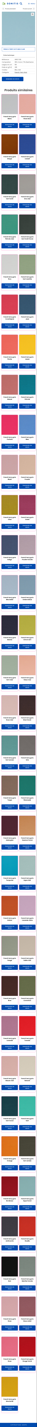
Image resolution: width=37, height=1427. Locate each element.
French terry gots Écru (9, 278)
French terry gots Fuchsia (9, 438)
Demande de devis (12, 79)
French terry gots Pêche (9, 358)
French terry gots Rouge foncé (27, 1360)
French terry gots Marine (9, 639)
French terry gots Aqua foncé (27, 1200)
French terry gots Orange (9, 1160)
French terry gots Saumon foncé (27, 839)
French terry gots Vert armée (27, 1160)
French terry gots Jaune (27, 358)
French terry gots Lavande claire (27, 919)
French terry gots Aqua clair (27, 879)
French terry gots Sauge (9, 959)
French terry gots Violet (27, 518)
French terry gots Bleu (27, 438)
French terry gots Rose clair (9, 719)
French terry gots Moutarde (9, 1400)
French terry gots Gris (27, 759)
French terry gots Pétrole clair (9, 238)
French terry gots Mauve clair (9, 1080)
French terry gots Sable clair (27, 959)
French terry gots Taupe (9, 799)
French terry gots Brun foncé (27, 719)
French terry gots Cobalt (27, 158)
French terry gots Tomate (27, 1039)
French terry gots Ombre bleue (27, 598)
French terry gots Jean (27, 318)
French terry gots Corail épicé (9, 318)
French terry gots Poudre (27, 478)
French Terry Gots (21, 72)
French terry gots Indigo (9, 558)
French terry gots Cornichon (27, 999)
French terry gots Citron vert (27, 639)
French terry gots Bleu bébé (9, 598)
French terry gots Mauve (9, 398)
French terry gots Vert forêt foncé (27, 238)
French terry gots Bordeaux (9, 1200)
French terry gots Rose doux (27, 118)
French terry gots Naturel (27, 1080)
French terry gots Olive (9, 518)
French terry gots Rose (9, 1320)
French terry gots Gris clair (27, 198)
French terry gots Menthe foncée (27, 1280)
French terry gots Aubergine (9, 839)
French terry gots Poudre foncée (27, 558)
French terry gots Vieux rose (27, 679)
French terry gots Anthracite (9, 1240)
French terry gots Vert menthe (27, 278)
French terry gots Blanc (9, 118)
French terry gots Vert (27, 1120)
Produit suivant (27, 9)
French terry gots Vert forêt (9, 198)
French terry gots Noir (9, 1280)
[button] (32, 14)
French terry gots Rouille (27, 1240)
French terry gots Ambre (9, 919)
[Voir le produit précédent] (3, 8)
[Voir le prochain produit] (33, 8)
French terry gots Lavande (9, 1039)
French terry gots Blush (9, 478)
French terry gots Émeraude (27, 799)
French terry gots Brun (9, 999)
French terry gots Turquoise (9, 879)
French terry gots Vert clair (9, 679)
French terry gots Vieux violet (27, 1320)
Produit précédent (10, 9)
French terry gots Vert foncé (9, 1120)
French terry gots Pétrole (27, 398)
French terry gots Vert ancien (9, 759)
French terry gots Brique (9, 158)
